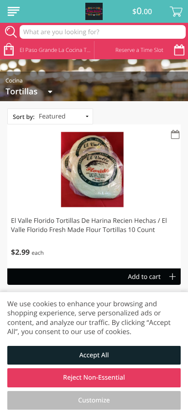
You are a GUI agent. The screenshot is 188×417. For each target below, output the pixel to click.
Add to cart (144, 277)
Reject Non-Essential (94, 377)
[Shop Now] (13, 11)
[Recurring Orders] (175, 135)
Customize (94, 400)
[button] (94, 196)
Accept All (94, 355)
